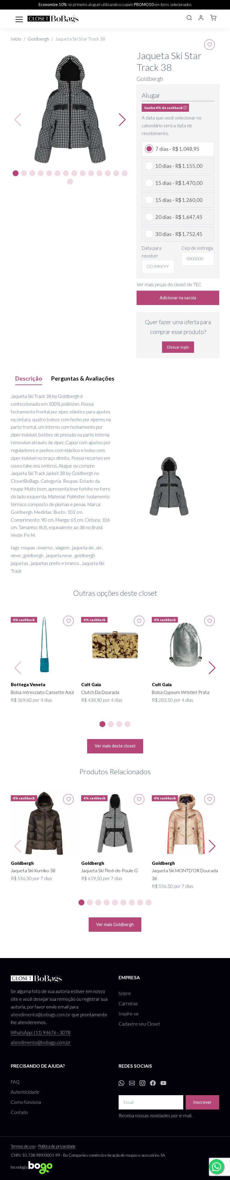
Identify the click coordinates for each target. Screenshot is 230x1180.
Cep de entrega (197, 248)
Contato (19, 1112)
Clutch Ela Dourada (100, 692)
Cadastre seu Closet (139, 1023)
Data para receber (151, 251)
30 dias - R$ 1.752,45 (178, 234)
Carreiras (128, 1003)
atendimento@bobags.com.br (41, 1014)
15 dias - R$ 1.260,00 (178, 200)
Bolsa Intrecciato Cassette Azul (42, 692)
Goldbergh (38, 39)
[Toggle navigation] (19, 19)
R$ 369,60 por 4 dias (31, 700)
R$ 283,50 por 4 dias (172, 700)
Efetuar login (178, 347)
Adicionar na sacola (178, 297)
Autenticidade (25, 1092)
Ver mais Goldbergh (115, 924)
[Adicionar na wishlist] (209, 44)
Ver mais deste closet (115, 745)
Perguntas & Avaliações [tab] (82, 378)
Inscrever (202, 1102)
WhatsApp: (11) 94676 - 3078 (40, 1032)
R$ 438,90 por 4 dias (101, 700)
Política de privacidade (56, 1146)
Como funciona (26, 1102)
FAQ (15, 1081)
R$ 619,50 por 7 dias (101, 878)
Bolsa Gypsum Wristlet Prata (180, 692)
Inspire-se (129, 1013)
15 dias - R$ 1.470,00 (178, 183)
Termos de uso (23, 1146)
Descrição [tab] (28, 378)
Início (16, 39)
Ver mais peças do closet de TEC (169, 284)
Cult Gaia (91, 684)
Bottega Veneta (28, 684)
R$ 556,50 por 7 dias (31, 878)
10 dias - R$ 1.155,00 (178, 166)
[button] (189, 18)
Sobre (125, 993)
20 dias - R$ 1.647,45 (178, 217)
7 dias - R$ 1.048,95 (177, 149)
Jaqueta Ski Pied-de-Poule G (109, 870)
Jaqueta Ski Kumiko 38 (33, 870)
